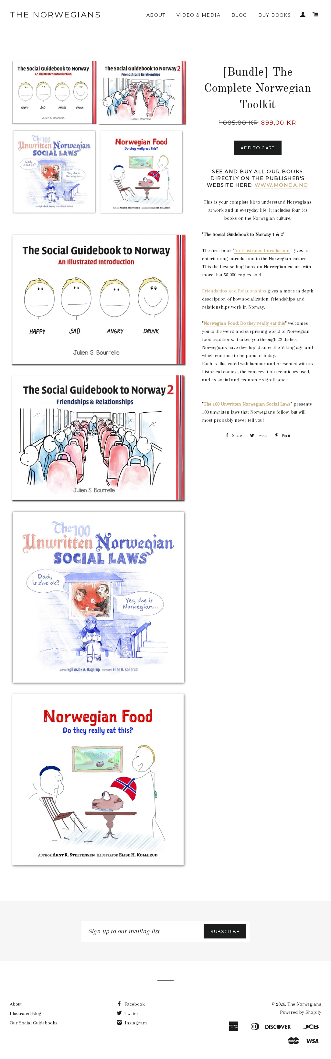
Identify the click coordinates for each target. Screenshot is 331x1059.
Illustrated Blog (25, 1013)
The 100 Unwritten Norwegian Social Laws (247, 404)
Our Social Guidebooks (34, 1023)
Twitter (131, 1013)
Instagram (135, 1023)
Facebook (134, 1004)
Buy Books (274, 15)
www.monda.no (281, 185)
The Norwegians (55, 14)
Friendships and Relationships (234, 291)
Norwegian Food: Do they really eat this (244, 323)
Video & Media (198, 15)
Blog (239, 15)
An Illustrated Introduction (262, 250)
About (156, 15)
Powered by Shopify (300, 1012)
